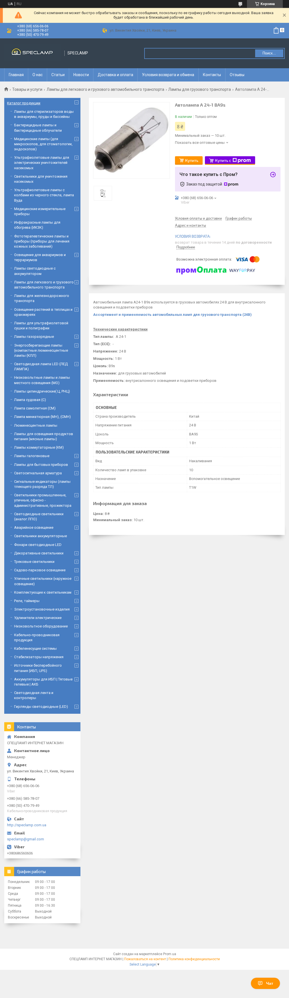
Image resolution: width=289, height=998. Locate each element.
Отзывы (237, 74)
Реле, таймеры (27, 601)
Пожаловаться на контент (145, 959)
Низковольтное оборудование (41, 626)
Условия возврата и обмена (168, 74)
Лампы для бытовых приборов (41, 464)
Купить (191, 160)
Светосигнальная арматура (38, 473)
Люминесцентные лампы (35, 425)
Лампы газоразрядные (34, 336)
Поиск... (269, 53)
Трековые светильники (34, 561)
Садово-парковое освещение (39, 570)
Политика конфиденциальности (194, 959)
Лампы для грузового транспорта (199, 89)
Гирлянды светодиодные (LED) (41, 706)
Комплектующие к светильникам (42, 592)
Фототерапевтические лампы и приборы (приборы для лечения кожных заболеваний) (41, 241)
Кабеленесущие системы (35, 648)
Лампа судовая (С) (30, 400)
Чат (269, 983)
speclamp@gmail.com (25, 839)
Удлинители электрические (38, 618)
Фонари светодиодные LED (38, 545)
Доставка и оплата (115, 74)
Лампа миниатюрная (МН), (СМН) (42, 417)
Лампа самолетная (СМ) (35, 408)
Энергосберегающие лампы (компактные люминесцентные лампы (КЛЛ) (41, 350)
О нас (37, 74)
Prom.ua (169, 954)
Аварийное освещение (33, 527)
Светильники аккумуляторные (40, 536)
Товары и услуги (27, 89)
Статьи (58, 74)
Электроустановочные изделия (42, 609)
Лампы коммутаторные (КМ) (39, 447)
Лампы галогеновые (31, 456)
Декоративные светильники (39, 553)
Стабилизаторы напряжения (39, 657)
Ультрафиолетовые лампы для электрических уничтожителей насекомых (41, 162)
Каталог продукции (23, 103)
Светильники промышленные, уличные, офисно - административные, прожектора (42, 500)
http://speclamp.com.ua (26, 825)
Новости (81, 74)
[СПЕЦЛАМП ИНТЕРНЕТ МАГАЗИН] (32, 53)
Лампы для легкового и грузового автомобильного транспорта (105, 89)
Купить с (223, 160)
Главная (16, 74)
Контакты (212, 74)
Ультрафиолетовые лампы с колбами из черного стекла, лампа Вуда (44, 195)
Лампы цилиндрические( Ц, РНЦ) (42, 391)
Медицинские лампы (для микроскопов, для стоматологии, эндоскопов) (43, 144)
